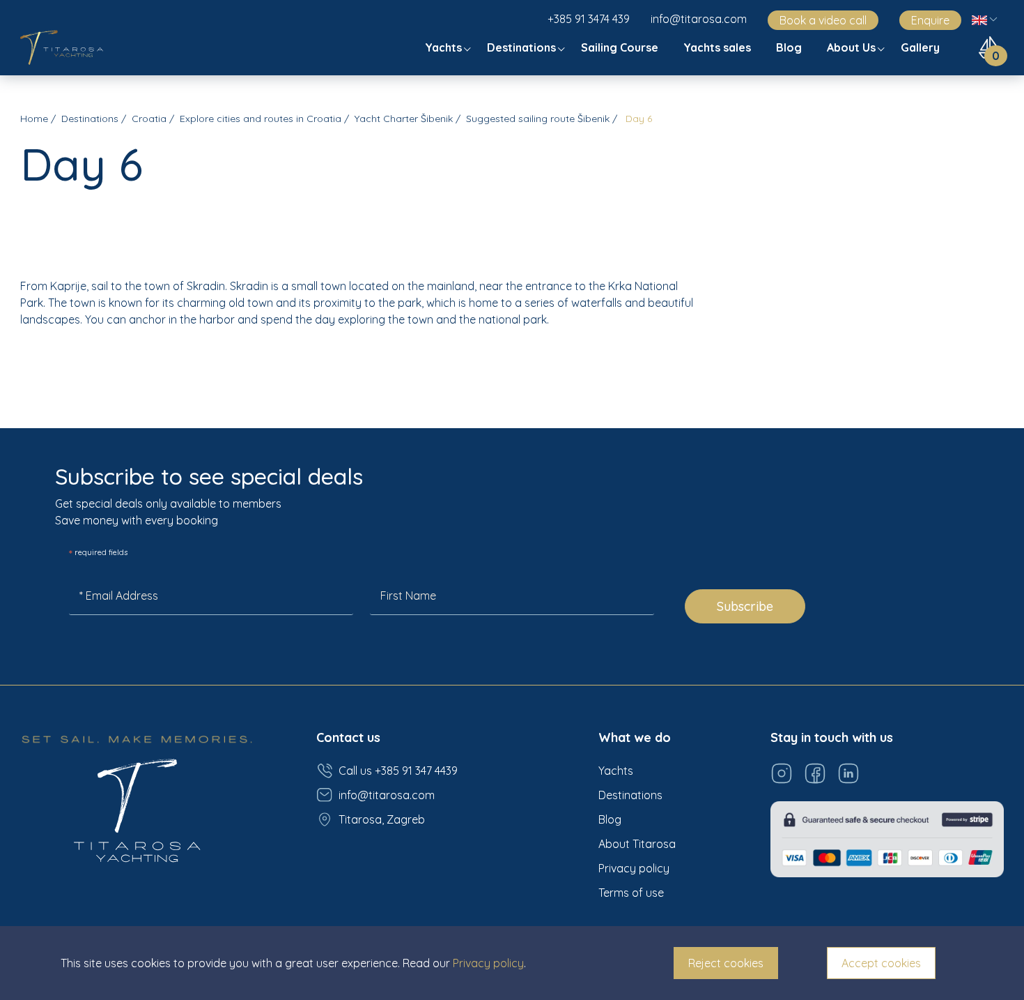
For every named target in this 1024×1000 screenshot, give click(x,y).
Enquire (930, 20)
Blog (790, 47)
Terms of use (631, 893)
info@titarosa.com (699, 19)
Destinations (523, 47)
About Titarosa (637, 844)
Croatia (149, 118)
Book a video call (823, 20)
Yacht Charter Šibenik (404, 118)
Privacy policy (633, 868)
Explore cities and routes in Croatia (260, 118)
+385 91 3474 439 (589, 19)
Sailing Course (621, 47)
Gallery (921, 47)
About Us (852, 47)
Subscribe (745, 606)
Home (34, 118)
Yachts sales (718, 47)
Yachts (445, 47)
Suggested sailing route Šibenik (538, 118)
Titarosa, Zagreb (382, 819)
